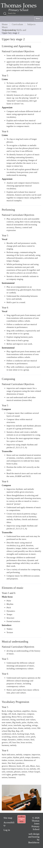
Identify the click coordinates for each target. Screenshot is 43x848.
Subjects (31, 24)
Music (5, 27)
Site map (8, 817)
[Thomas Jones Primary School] (19, 7)
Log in (7, 830)
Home (5, 24)
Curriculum (17, 24)
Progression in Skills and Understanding (14, 30)
